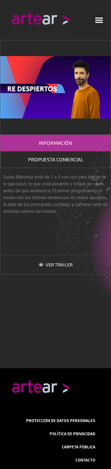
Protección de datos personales (60, 420)
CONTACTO (85, 460)
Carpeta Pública (78, 447)
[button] (98, 20)
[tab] (55, 142)
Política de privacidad (72, 434)
